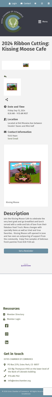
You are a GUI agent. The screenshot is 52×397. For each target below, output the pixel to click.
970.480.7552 (14, 376)
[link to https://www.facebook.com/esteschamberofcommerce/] (35, 3)
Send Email (13, 138)
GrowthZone (26, 394)
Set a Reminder (26, 251)
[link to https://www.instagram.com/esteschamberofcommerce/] (42, 3)
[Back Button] (5, 76)
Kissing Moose (12, 202)
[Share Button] (6, 99)
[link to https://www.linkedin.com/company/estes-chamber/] (49, 3)
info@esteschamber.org (19, 380)
